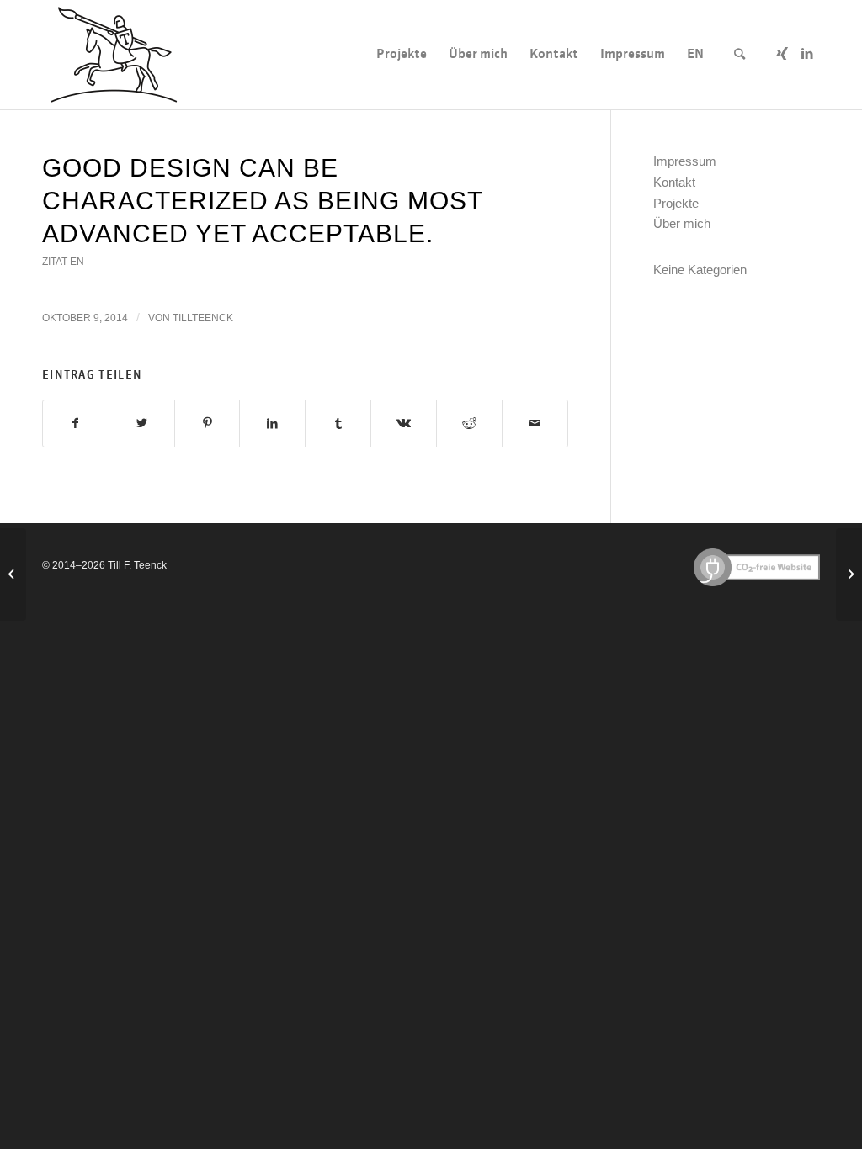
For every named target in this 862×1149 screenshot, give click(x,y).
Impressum (684, 161)
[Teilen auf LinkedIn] (272, 423)
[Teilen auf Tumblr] (338, 423)
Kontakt (674, 182)
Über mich (681, 223)
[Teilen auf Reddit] (469, 423)
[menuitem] (401, 54)
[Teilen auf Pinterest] (207, 423)
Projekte (676, 203)
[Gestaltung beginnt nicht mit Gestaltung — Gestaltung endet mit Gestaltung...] (13, 574)
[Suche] (739, 54)
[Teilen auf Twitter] (141, 423)
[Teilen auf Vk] (403, 423)
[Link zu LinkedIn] (807, 53)
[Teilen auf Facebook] (76, 423)
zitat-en (63, 261)
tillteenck (203, 318)
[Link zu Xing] (782, 53)
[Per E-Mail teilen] (535, 423)
